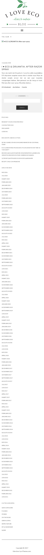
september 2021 (7, 262)
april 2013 (5, 484)
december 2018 (7, 330)
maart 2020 (6, 301)
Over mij (5, 131)
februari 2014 (6, 452)
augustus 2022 (7, 233)
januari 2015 (6, 416)
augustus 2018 (7, 342)
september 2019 (7, 310)
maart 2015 (6, 410)
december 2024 (7, 188)
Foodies (4, 511)
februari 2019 (6, 323)
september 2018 (7, 339)
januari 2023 (6, 224)
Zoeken (22, 107)
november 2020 (7, 285)
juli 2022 (5, 237)
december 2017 (7, 368)
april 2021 (5, 275)
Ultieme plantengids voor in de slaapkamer (17, 158)
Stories (4, 514)
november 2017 (7, 371)
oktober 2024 (6, 192)
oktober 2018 (6, 336)
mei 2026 (4, 172)
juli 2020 (5, 294)
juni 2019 (5, 314)
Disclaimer (5, 128)
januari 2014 (6, 455)
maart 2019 (6, 320)
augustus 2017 (7, 381)
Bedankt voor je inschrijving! (12, 122)
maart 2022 (6, 246)
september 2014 (7, 429)
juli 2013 (5, 474)
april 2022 (5, 243)
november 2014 (7, 423)
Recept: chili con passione (11, 161)
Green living (6, 520)
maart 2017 (6, 397)
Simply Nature (7, 524)
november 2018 (7, 333)
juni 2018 (5, 349)
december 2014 (7, 420)
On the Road (6, 517)
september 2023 (7, 204)
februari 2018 (6, 362)
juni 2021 (5, 269)
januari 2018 (6, 365)
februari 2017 (6, 400)
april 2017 (5, 394)
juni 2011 (5, 497)
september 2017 (7, 378)
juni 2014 (5, 439)
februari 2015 (6, 413)
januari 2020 (6, 304)
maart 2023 (6, 217)
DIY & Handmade (6, 87)
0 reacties (24, 87)
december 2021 (7, 252)
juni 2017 (5, 387)
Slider (4, 530)
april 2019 (5, 317)
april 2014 (5, 445)
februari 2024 (6, 198)
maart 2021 (6, 278)
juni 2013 (5, 477)
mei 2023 (4, 214)
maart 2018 (6, 359)
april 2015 (5, 407)
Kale (14, 551)
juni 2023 (5, 211)
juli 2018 (5, 346)
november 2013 (7, 461)
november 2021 (7, 256)
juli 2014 (5, 436)
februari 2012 (6, 493)
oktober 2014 (6, 426)
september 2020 (7, 288)
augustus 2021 (7, 265)
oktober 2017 (6, 375)
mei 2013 (4, 481)
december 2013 (7, 458)
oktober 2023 (6, 201)
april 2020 (5, 297)
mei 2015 (4, 404)
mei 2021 (4, 272)
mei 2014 (4, 442)
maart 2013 (6, 487)
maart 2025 (6, 179)
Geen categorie (7, 508)
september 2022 (7, 230)
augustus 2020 (7, 291)
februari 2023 (6, 220)
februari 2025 (6, 182)
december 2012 (7, 490)
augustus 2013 (7, 471)
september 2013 (7, 468)
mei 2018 (4, 352)
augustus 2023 (7, 208)
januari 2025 (6, 185)
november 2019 (7, 307)
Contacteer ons (7, 125)
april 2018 (5, 355)
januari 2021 (6, 282)
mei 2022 (4, 240)
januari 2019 (6, 326)
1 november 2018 (6, 63)
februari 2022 (6, 249)
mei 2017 (4, 391)
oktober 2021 (6, 259)
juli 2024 (5, 195)
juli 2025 (5, 175)
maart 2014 (6, 449)
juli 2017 (5, 384)
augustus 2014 (7, 432)
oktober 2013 (6, 465)
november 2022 (7, 227)
